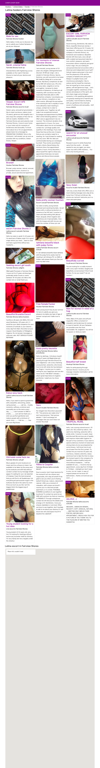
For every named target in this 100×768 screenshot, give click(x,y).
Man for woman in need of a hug (80, 309)
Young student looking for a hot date (19, 525)
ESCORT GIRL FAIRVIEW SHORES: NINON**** (78, 34)
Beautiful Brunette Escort (18, 314)
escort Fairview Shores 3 (18, 228)
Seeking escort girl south (18, 265)
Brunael (10, 162)
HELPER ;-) (71, 499)
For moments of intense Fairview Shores (47, 61)
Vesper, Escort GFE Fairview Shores (15, 103)
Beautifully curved (75, 260)
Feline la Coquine (44, 464)
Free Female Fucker (45, 304)
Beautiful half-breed (76, 362)
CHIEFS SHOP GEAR (12, 3)
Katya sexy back (14, 393)
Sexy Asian (71, 185)
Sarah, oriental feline (16, 65)
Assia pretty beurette (46, 348)
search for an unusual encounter (76, 134)
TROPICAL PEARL (74, 422)
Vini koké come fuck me (18, 457)
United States (18, 7)
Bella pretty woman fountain (50, 200)
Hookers (8, 7)
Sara (38, 405)
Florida (27, 7)
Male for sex (12, 36)
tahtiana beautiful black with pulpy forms (47, 243)
